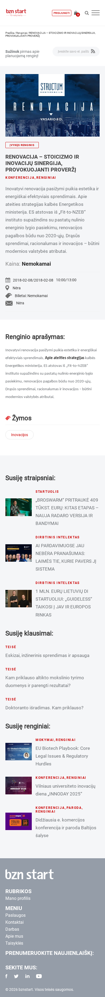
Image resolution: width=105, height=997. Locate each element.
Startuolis (47, 492)
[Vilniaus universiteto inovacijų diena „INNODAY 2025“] (18, 785)
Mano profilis (17, 898)
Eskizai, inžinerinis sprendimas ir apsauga (47, 655)
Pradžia (9, 32)
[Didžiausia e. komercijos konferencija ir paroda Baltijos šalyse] (18, 821)
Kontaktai (14, 922)
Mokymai (45, 740)
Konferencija (20, 178)
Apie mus (14, 936)
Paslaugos (15, 915)
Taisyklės (14, 943)
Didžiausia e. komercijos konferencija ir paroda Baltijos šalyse (66, 827)
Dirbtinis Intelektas (58, 537)
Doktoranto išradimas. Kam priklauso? (44, 707)
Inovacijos (19, 435)
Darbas (12, 929)
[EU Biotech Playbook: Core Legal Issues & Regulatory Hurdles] (18, 751)
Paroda (74, 808)
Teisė (10, 647)
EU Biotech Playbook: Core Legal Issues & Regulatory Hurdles (63, 756)
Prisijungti (62, 13)
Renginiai (21, 32)
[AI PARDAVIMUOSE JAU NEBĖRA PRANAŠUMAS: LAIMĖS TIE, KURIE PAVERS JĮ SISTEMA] (18, 553)
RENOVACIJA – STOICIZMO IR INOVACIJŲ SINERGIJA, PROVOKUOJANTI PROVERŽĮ (42, 163)
